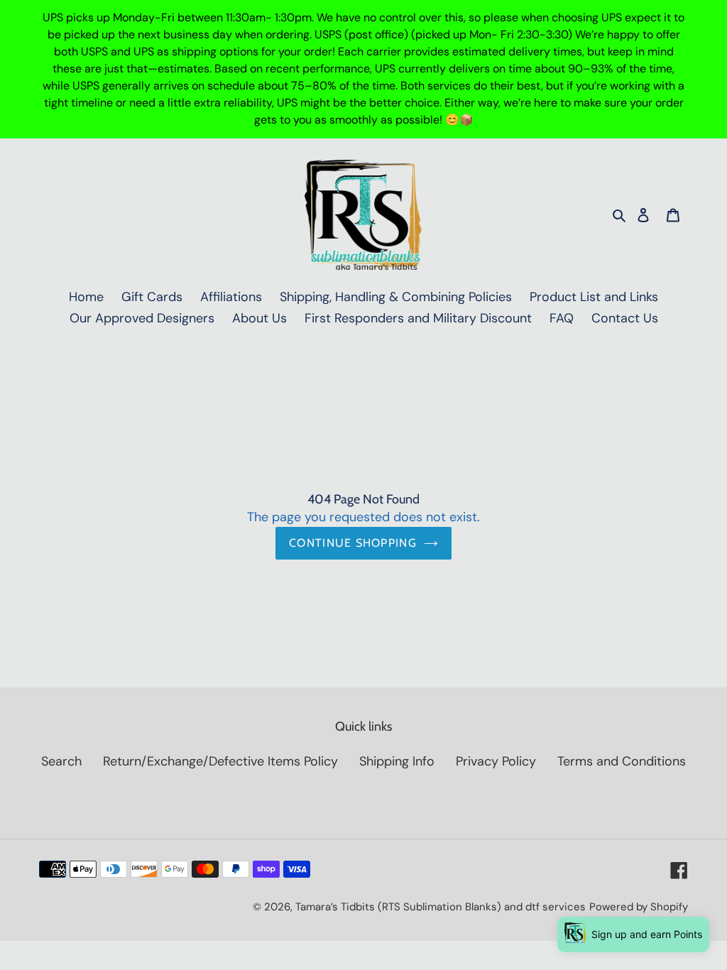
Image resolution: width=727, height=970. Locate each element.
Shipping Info (396, 761)
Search (61, 761)
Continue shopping (353, 543)
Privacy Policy (496, 761)
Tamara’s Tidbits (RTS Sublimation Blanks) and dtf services (440, 907)
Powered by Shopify (638, 907)
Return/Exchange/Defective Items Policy (220, 761)
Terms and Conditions (621, 761)
